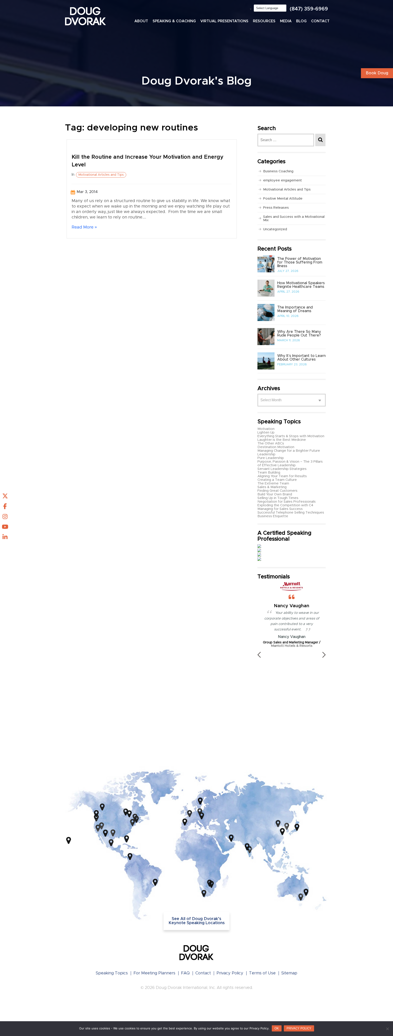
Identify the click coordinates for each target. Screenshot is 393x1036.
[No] (387, 1028)
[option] (291, 635)
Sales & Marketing (272, 487)
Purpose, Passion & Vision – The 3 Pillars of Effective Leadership (290, 463)
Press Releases (276, 207)
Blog (301, 21)
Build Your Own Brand (274, 494)
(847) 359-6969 (309, 9)
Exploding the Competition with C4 (285, 505)
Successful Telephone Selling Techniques (290, 512)
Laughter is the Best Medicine (281, 439)
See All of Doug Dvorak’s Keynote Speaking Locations (197, 921)
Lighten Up (266, 432)
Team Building (268, 472)
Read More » (84, 227)
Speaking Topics (112, 973)
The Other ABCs (270, 443)
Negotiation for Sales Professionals (286, 501)
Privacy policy (299, 1028)
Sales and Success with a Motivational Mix (294, 218)
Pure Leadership (270, 458)
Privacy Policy (230, 973)
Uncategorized (275, 229)
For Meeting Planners (154, 973)
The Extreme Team (273, 483)
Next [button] (324, 655)
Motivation (266, 429)
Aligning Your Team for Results (282, 476)
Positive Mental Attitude (282, 198)
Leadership (266, 454)
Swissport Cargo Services (300, 687)
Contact (320, 21)
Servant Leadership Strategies (282, 469)
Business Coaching (278, 171)
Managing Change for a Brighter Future (288, 450)
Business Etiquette (272, 516)
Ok (277, 1028)
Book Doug (377, 73)
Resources (264, 21)
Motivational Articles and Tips (101, 174)
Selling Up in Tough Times (277, 498)
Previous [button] (259, 655)
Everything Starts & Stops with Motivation (290, 436)
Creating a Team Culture (277, 480)
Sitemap (289, 973)
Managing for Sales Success (280, 509)
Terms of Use (262, 973)
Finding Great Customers (277, 490)
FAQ (185, 973)
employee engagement (282, 180)
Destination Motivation (275, 447)
